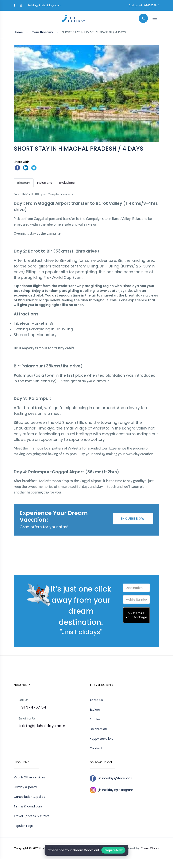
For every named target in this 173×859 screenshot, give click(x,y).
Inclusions (44, 182)
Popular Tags (23, 826)
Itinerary (23, 182)
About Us (96, 700)
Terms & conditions (28, 806)
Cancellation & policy (29, 797)
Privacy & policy (25, 787)
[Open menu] (154, 18)
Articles (95, 719)
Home (18, 32)
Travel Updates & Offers (31, 816)
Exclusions (67, 182)
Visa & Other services (29, 777)
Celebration (98, 729)
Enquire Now (113, 850)
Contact (96, 748)
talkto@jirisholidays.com (45, 5)
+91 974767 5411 (34, 707)
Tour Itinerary (42, 32)
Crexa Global (150, 848)
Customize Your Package (136, 615)
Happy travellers (101, 739)
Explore (95, 709)
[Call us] (143, 18)
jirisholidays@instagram (114, 790)
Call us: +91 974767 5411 (144, 5)
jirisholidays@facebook (114, 778)
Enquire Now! (133, 518)
